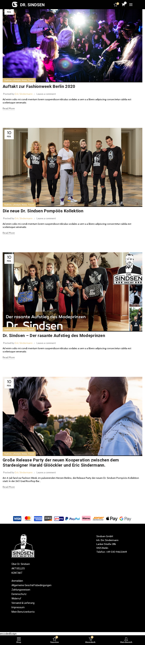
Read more (9, 108)
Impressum (18, 607)
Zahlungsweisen (20, 589)
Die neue (43, 210)
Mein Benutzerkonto (23, 611)
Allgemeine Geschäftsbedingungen (31, 585)
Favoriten (117, 4)
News (24, 80)
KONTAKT (17, 572)
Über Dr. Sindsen (20, 564)
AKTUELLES (18, 568)
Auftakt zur (39, 86)
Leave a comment (46, 93)
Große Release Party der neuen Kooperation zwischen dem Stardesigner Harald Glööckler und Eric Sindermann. (61, 463)
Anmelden (17, 580)
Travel (31, 80)
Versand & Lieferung (22, 603)
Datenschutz (19, 594)
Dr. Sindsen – (54, 335)
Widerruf (16, 598)
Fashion (8, 80)
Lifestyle (17, 80)
